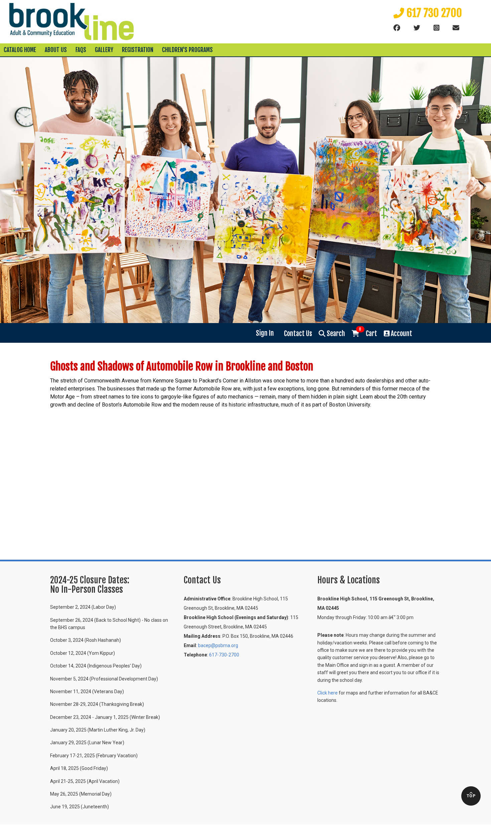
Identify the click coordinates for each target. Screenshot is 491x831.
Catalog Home (20, 49)
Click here (327, 693)
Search (335, 333)
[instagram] (437, 28)
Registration (137, 49)
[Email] (456, 28)
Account (400, 333)
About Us (56, 49)
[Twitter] (417, 28)
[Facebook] (396, 28)
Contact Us (298, 333)
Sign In (265, 333)
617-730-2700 (224, 654)
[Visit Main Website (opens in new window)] (71, 21)
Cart (368, 333)
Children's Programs (187, 49)
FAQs (80, 49)
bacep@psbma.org (218, 645)
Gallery (104, 49)
